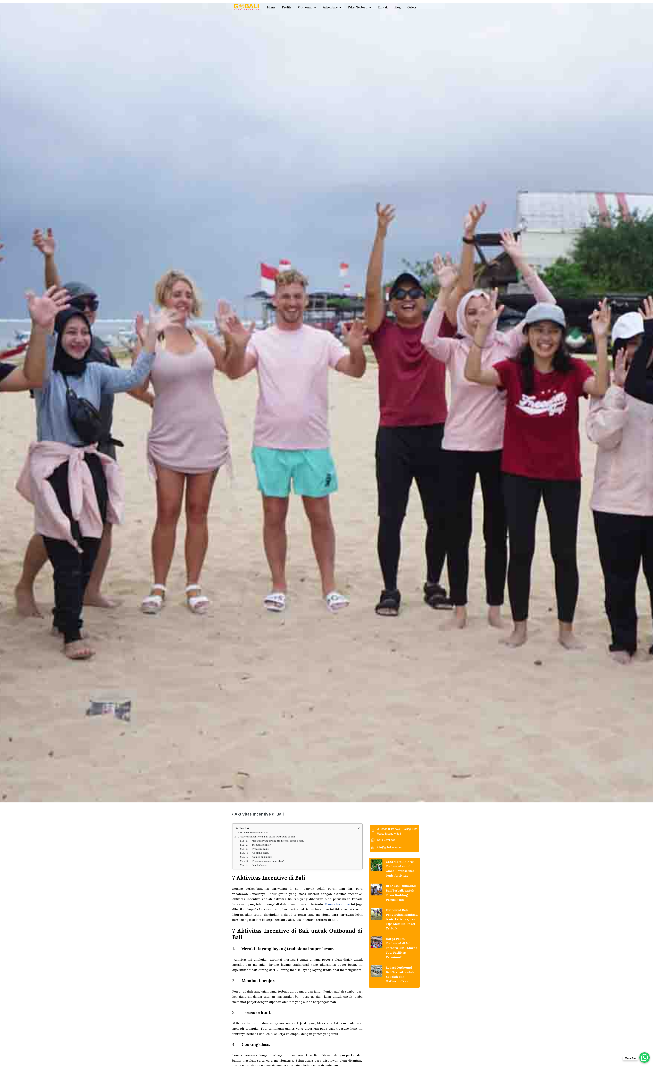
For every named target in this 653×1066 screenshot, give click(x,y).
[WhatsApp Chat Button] (644, 1057)
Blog (398, 7)
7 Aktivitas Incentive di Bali (253, 832)
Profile (286, 7)
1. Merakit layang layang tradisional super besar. (275, 840)
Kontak (383, 7)
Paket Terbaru (357, 7)
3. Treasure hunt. (257, 848)
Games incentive (337, 904)
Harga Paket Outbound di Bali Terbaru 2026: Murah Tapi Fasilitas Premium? (401, 948)
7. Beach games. (256, 865)
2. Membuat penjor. (258, 844)
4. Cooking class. (257, 852)
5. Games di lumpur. (259, 856)
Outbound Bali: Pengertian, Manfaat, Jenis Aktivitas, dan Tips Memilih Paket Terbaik (402, 919)
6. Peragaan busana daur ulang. (265, 860)
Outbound (305, 7)
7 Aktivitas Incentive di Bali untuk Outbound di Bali (266, 836)
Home (271, 7)
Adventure (330, 7)
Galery (412, 7)
